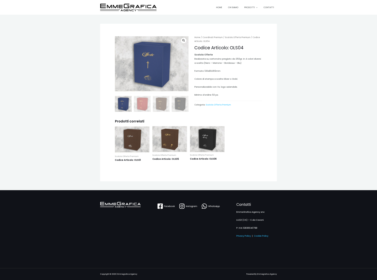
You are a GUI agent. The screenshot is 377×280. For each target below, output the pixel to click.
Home (219, 7)
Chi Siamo (233, 7)
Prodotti (249, 7)
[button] (183, 40)
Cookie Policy (261, 235)
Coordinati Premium (212, 37)
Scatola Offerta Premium (237, 37)
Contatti (268, 7)
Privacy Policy (243, 235)
